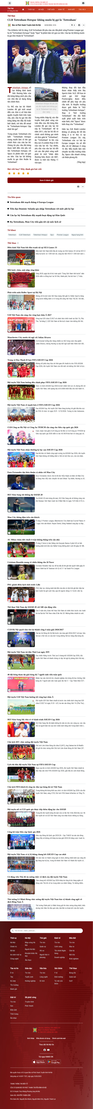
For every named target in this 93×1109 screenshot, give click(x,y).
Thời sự (13, 938)
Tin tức (42, 942)
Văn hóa (43, 968)
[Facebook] (45, 1050)
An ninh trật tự (15, 955)
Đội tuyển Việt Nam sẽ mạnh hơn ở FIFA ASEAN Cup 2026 (33, 405)
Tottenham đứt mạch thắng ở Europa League (32, 202)
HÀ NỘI (41, 9)
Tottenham (12, 235)
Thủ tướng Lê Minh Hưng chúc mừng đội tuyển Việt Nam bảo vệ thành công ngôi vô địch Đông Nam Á (44, 900)
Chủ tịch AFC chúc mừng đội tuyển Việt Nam (27, 742)
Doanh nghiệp (59, 957)
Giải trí (13, 997)
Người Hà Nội (30, 949)
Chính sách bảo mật (59, 1038)
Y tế (55, 973)
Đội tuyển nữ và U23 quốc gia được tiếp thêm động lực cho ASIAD (36, 809)
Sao (11, 1006)
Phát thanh (29, 1006)
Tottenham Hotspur (20, 87)
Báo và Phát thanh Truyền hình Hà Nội (26, 25)
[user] (83, 3)
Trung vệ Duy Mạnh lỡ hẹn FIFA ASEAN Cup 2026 (30, 360)
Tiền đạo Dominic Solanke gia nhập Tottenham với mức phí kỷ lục (42, 208)
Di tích (42, 981)
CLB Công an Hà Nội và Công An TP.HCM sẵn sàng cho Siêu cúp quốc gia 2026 (42, 427)
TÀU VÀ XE (83, 9)
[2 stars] (14, 173)
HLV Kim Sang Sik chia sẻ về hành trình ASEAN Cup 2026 (33, 719)
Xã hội (12, 951)
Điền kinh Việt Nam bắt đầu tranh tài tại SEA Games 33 (32, 247)
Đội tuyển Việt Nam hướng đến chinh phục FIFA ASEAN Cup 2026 (37, 382)
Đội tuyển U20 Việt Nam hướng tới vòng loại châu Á (30, 697)
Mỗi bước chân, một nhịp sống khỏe (23, 270)
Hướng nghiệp (30, 981)
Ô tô (11, 973)
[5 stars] (28, 173)
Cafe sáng (58, 946)
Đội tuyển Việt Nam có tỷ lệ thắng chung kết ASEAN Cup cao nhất (36, 854)
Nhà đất (72, 938)
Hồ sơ (42, 951)
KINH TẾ (61, 9)
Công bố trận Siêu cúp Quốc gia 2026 (23, 832)
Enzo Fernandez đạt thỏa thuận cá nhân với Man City (31, 472)
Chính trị (13, 946)
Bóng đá (72, 973)
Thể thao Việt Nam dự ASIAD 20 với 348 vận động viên (31, 607)
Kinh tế (57, 938)
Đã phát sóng (30, 997)
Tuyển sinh (29, 977)
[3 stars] (19, 173)
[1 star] (9, 173)
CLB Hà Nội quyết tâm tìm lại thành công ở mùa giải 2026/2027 (35, 629)
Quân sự (43, 946)
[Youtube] (48, 1050)
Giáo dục (28, 968)
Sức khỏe (58, 968)
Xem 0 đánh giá (46, 180)
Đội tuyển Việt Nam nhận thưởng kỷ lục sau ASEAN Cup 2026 (34, 450)
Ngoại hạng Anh (77, 235)
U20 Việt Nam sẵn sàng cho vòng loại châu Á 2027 (29, 315)
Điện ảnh (13, 1010)
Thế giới (43, 938)
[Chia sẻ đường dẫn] (78, 186)
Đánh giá (13, 989)
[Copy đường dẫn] (84, 25)
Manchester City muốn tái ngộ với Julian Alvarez (29, 337)
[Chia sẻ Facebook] (79, 25)
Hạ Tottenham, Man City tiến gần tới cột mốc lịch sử (35, 222)
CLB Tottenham (24, 235)
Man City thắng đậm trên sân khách (23, 517)
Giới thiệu (30, 1038)
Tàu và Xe (14, 968)
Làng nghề (44, 977)
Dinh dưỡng (58, 977)
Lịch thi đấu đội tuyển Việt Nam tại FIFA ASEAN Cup (31, 764)
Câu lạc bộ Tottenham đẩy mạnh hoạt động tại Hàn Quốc (37, 215)
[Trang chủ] (23, 9)
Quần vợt (72, 977)
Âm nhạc (13, 1018)
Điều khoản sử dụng (43, 1038)
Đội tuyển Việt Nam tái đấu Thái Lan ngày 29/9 (28, 652)
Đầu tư (71, 946)
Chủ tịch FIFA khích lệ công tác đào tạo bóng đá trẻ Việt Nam (34, 787)
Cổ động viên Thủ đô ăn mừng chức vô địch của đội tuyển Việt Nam (37, 877)
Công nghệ (14, 959)
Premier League (63, 235)
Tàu (11, 977)
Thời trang (14, 1014)
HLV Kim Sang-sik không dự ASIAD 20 (25, 495)
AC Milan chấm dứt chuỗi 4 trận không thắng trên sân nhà (33, 540)
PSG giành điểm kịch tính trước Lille (23, 585)
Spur (52, 235)
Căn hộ (72, 951)
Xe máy (13, 981)
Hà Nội (12, 942)
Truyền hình (29, 1002)
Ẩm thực (28, 960)
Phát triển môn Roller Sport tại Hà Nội (24, 292)
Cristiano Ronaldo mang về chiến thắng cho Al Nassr (30, 562)
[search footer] (13, 931)
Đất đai (72, 955)
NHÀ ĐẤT (71, 9)
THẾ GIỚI (51, 9)
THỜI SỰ (31, 9)
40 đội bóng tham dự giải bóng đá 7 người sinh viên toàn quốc (34, 674)
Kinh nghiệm (73, 959)
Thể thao (11, 16)
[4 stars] (23, 173)
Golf (70, 981)
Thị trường (14, 985)
